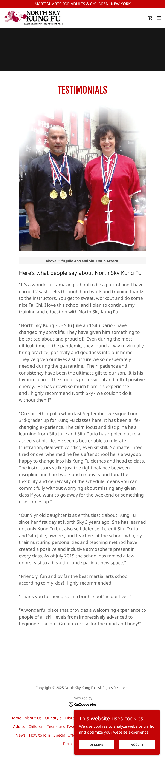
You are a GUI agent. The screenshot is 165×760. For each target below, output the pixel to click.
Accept (137, 745)
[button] (150, 18)
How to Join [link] (39, 735)
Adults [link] (19, 726)
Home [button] (15, 717)
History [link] (71, 717)
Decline (97, 745)
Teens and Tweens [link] (63, 726)
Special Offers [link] (66, 735)
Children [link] (36, 726)
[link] (33, 17)
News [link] (20, 735)
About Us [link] (33, 717)
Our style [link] (53, 717)
